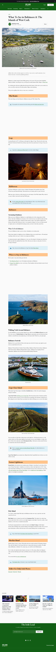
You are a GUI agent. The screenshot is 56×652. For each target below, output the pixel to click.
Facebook (15, 571)
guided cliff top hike (19, 201)
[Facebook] (25, 640)
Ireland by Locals (15, 23)
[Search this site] (2, 5)
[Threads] (28, 640)
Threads (19, 571)
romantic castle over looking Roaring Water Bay (25, 448)
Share (45, 24)
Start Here (10, 8)
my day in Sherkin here (21, 556)
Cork (9, 14)
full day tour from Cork (39, 104)
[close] (55, 1)
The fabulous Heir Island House (26, 533)
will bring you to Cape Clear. (23, 395)
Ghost (52, 645)
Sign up (26, 645)
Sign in (45, 4)
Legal (30, 645)
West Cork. (45, 82)
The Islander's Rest (16, 562)
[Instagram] (30, 640)
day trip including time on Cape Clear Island (18, 470)
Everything (15, 8)
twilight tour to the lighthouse (37, 470)
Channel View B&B (14, 263)
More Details (35, 248)
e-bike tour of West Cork (22, 150)
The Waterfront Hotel (14, 261)
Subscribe (51, 4)
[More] (48, 9)
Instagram (10, 571)
